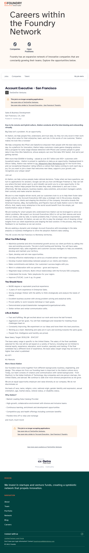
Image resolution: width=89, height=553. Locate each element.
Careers (8, 525)
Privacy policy (39, 467)
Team (6, 506)
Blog (6, 520)
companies (16, 76)
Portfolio (8, 511)
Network (8, 516)
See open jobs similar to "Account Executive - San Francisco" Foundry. (36, 105)
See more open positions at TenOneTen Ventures (44, 447)
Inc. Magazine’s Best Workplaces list (50, 163)
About (7, 502)
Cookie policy (50, 467)
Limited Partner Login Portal (14, 538)
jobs (6, 76)
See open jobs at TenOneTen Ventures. (25, 102)
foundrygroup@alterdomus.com (44, 541)
